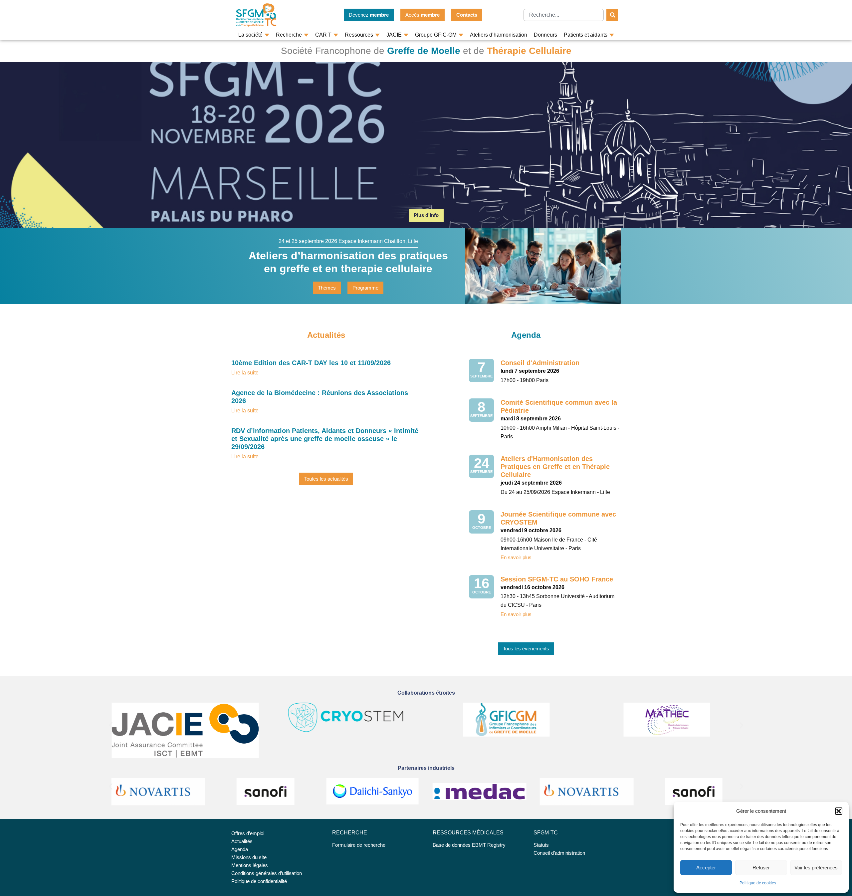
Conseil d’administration (559, 853)
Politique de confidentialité (259, 881)
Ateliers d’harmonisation (498, 35)
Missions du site (249, 857)
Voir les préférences (816, 867)
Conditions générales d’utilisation (266, 873)
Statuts (541, 845)
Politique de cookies (758, 883)
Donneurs (545, 35)
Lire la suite (245, 372)
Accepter (706, 867)
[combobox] (564, 15)
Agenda (239, 849)
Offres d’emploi (247, 833)
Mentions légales (249, 865)
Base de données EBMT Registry (469, 845)
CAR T (323, 35)
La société (250, 35)
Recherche (289, 35)
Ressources (359, 35)
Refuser (761, 867)
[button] (838, 811)
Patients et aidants (585, 35)
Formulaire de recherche (358, 845)
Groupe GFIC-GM (436, 35)
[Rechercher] (612, 15)
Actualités (242, 841)
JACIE (394, 35)
